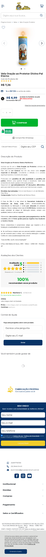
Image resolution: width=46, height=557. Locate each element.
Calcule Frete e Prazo (9, 146)
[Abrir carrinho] (42, 6)
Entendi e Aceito (16, 551)
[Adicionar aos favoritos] (3, 27)
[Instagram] (23, 477)
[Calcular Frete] (42, 146)
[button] (21, 68)
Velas (15, 22)
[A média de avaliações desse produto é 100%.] (6, 81)
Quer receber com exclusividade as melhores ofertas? (23, 409)
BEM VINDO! (23, 406)
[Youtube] (29, 477)
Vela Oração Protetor (27, 22)
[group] (23, 389)
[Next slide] (41, 43)
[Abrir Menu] (3, 6)
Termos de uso (18, 436)
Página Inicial (6, 22)
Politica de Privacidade (31, 436)
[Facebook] (16, 477)
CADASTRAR (23, 443)
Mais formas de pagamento (35, 105)
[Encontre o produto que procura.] (41, 15)
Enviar (23, 342)
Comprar (21, 123)
